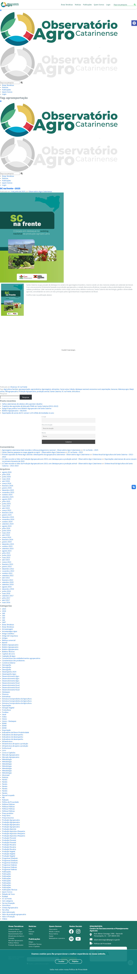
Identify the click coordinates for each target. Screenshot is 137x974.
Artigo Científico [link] (8, 633)
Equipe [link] (51, 936)
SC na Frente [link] (22, 387)
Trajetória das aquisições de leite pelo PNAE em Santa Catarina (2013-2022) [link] (30, 406)
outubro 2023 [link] (7, 546)
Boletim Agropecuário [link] (10, 645)
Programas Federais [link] (9, 865)
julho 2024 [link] (6, 528)
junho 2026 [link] (6, 476)
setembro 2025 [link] (7, 497)
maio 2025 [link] (6, 506)
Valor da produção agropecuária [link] (14, 914)
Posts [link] (30, 929)
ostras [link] (2, 391)
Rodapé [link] (5, 896)
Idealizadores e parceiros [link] (57, 938)
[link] (134, 23)
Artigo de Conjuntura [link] (10, 636)
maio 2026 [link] (6, 479)
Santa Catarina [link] (55, 391)
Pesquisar (3, 393)
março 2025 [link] (6, 510)
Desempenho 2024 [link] (9, 672)
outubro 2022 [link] (7, 573)
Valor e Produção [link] (8, 916)
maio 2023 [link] (6, 557)
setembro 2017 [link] (7, 595)
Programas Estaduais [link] (10, 858)
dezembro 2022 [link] (8, 569)
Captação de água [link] (8, 656)
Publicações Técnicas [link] (9, 889)
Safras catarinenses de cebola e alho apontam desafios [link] (22, 404)
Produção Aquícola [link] (9, 829)
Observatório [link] (53, 929)
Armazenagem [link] (7, 629)
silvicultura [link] (76, 391)
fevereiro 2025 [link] (7, 512)
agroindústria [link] (36, 389)
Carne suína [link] (64, 389)
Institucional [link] (6, 748)
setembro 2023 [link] (7, 548)
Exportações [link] (6, 705)
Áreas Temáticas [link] (67, 4)
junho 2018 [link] (6, 591)
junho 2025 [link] (6, 503)
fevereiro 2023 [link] (7, 564)
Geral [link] (4, 714)
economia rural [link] (95, 389)
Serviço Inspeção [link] (8, 903)
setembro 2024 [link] (7, 524)
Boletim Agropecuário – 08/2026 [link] (14, 410)
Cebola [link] (72, 389)
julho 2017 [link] (6, 598)
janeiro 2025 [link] (7, 515)
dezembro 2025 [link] (8, 490)
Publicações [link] (87, 4)
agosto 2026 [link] (6, 472)
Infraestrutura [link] (7, 741)
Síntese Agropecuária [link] (10, 907)
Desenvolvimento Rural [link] (10, 683)
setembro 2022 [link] (7, 575)
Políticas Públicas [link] (8, 804)
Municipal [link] (5, 775)
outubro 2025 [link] (7, 494)
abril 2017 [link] (6, 600)
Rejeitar (75, 961)
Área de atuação (47, 425)
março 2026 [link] (6, 483)
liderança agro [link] (123, 389)
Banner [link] (4, 642)
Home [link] (4, 719)
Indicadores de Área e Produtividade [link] (15, 732)
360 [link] (3, 613)
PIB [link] (3, 797)
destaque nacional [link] (82, 389)
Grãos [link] (4, 716)
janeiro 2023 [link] (7, 566)
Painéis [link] (4, 779)
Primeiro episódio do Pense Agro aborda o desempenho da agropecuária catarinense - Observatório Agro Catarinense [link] (45, 454)
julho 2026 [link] (6, 474)
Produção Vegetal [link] (8, 851)
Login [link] (108, 4)
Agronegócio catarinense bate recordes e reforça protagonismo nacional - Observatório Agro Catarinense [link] (41, 450)
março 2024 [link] (6, 537)
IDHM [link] (4, 723)
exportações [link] (105, 389)
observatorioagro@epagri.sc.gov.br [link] (106, 939)
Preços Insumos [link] (8, 818)
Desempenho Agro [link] (9, 674)
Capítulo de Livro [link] (8, 654)
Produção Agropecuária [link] (27, 391)
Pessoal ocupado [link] (8, 795)
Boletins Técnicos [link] (8, 651)
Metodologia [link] (7, 759)
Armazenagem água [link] (9, 631)
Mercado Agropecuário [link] (10, 755)
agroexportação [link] (24, 389)
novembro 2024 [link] (8, 519)
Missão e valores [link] (54, 931)
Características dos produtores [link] (13, 660)
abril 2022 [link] (6, 578)
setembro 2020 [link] (7, 582)
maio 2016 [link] (6, 602)
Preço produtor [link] (7, 813)
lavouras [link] (114, 389)
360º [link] (4, 622)
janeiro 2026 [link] (7, 488)
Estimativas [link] (6, 696)
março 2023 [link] (6, 562)
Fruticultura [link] (6, 710)
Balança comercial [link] (8, 640)
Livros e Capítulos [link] (8, 752)
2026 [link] (4, 611)
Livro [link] (4, 750)
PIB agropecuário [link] (11, 391)
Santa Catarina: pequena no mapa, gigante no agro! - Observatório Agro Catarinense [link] (33, 452)
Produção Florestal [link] (9, 838)
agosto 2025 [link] (6, 499)
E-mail (44, 417)
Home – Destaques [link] (9, 721)
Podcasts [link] (5, 800)
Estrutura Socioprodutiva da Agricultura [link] (16, 699)
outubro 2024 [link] (7, 521)
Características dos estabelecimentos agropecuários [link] (21, 658)
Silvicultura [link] (6, 905)
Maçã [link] (131, 389)
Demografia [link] (6, 665)
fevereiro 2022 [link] (7, 580)
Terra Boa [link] (5, 910)
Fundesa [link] (5, 712)
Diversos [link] (13, 387)
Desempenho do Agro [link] (15, 931)
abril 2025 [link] (6, 508)
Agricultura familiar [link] (11, 389)
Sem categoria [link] (7, 901)
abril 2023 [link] (6, 560)
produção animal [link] (43, 391)
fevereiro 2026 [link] (7, 485)
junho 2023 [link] (6, 555)
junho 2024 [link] (6, 530)
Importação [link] (6, 730)
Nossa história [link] (53, 934)
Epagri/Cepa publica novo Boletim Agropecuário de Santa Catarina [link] (26, 408)
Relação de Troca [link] (8, 894)
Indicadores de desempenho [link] (12, 734)
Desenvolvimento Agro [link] (10, 676)
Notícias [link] (78, 4)
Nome (44, 433)
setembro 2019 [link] (7, 584)
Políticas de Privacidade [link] (102, 943)
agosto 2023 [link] (6, 551)
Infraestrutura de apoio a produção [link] (15, 743)
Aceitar (61, 961)
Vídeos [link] (4, 919)
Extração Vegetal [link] (8, 707)
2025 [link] (4, 609)
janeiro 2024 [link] (7, 542)
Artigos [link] (4, 638)
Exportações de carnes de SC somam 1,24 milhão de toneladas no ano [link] (28, 413)
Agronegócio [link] (46, 389)
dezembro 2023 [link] (8, 544)
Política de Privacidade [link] (10, 802)
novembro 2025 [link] (8, 492)
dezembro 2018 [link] (8, 589)
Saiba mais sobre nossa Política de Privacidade (68, 969)
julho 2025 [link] (6, 501)
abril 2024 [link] (6, 535)
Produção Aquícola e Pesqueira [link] (13, 831)
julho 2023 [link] (6, 553)
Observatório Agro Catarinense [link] (40, 191)
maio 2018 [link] (6, 593)
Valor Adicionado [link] (8, 912)
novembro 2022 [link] (8, 571)
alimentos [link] (55, 389)
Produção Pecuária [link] (9, 845)
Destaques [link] (6, 692)
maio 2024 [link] (6, 533)
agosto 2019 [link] (6, 587)
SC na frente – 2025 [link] (10, 188)
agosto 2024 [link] (6, 526)
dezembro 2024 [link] (8, 517)
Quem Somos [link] (99, 4)
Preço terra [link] (6, 815)
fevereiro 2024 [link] (7, 539)
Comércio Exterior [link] (8, 663)
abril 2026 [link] (6, 481)
